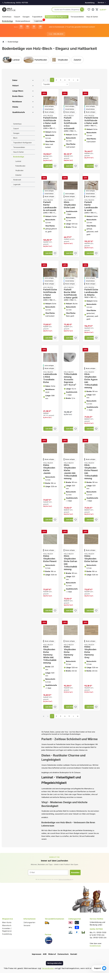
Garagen (16, 133)
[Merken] (55, 166)
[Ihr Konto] (93, 9)
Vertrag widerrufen (54, 963)
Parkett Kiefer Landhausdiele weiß (91, 206)
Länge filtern (17, 91)
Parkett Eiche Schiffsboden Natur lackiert (50, 293)
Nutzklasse (17, 102)
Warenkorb (6, 925)
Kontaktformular (95, 946)
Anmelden (75, 872)
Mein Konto (6, 922)
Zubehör (18, 175)
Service (101, 2)
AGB (45, 954)
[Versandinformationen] (47, 923)
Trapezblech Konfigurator (22, 143)
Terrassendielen (19, 147)
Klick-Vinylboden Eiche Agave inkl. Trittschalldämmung (91, 380)
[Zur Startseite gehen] (8, 9)
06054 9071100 (96, 929)
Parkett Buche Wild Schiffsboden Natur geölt (71, 293)
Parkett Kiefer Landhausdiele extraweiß (50, 206)
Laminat (18, 161)
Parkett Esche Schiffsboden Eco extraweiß (71, 123)
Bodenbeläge (18, 157)
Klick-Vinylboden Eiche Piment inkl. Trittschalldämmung (91, 471)
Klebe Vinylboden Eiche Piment (50, 558)
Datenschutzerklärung (65, 879)
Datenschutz (63, 954)
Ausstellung (89, 3)
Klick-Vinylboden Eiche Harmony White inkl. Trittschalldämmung (49, 654)
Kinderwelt (17, 180)
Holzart (15, 85)
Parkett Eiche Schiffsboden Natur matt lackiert (50, 122)
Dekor (14, 80)
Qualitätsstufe (18, 112)
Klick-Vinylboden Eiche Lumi (70, 204)
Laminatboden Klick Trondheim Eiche (50, 377)
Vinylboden (19, 170)
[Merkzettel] (89, 9)
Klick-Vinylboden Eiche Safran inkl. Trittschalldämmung (70, 562)
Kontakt (73, 954)
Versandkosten (48, 968)
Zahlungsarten (29, 922)
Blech (15, 138)
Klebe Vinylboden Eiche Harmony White (70, 651)
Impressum (36, 954)
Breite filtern (17, 96)
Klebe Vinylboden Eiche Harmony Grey (90, 651)
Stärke (15, 107)
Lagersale (16, 184)
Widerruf (52, 954)
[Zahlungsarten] (70, 922)
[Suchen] (82, 9)
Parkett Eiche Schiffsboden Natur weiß (91, 121)
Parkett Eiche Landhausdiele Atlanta (91, 292)
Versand (27, 925)
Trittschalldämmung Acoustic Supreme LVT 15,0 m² (70, 378)
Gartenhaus (17, 124)
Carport (16, 128)
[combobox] (67, 9)
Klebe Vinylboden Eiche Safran (91, 558)
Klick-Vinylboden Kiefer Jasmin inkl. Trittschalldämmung (70, 471)
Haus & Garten (18, 152)
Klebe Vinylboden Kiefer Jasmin (49, 468)
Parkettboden (20, 166)
